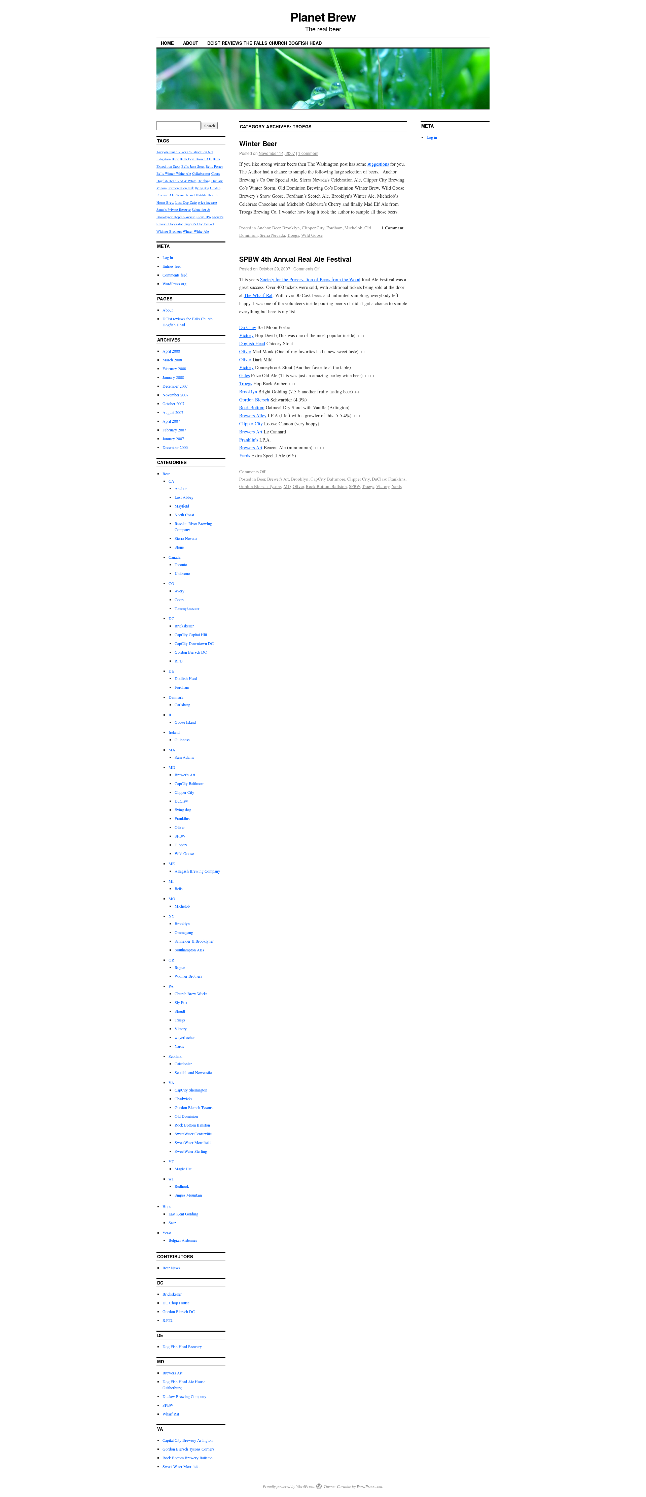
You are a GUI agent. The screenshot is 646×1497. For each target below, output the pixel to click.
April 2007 (171, 421)
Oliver (245, 351)
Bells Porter (214, 166)
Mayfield (182, 506)
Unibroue (182, 573)
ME (172, 863)
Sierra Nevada (272, 235)
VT (171, 1161)
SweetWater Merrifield (193, 1142)
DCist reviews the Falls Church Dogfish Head (264, 43)
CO (171, 583)
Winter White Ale (196, 231)
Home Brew (165, 202)
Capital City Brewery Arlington (188, 1440)
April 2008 (171, 351)
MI (171, 881)
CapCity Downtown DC (194, 643)
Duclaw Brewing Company (184, 1396)
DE (171, 671)
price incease (207, 202)
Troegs (293, 235)
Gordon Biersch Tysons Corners (188, 1449)
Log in (168, 257)
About (190, 43)
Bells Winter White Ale (173, 173)
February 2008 (174, 368)
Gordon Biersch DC (191, 652)
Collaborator (201, 173)
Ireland (174, 732)
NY (172, 916)
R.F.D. (168, 1320)
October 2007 (173, 403)
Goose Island (185, 722)
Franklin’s (248, 439)
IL (170, 714)
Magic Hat (183, 1168)
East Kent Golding (183, 1213)
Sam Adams (184, 757)
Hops (167, 1206)
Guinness (182, 739)
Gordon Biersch (254, 399)
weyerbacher (185, 1037)
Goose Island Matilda (191, 195)
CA (171, 481)
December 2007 (175, 386)
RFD (179, 660)
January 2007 (173, 438)
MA (172, 749)
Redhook (182, 1186)
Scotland (175, 1056)
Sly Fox (181, 1002)
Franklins (396, 479)
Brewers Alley (252, 415)
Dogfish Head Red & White (176, 180)
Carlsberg (182, 704)
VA (171, 1082)
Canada (174, 557)
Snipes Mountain (188, 1195)
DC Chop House (176, 1302)
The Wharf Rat (258, 295)
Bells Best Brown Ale (196, 159)
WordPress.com (369, 1486)
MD (287, 486)
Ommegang (184, 932)
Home (167, 43)
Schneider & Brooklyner (194, 941)
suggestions (378, 164)
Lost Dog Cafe (186, 202)
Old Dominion (186, 1116)
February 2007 (174, 429)
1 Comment (392, 227)
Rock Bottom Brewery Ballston (188, 1457)
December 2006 (175, 447)
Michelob (353, 228)
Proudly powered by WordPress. (289, 1486)
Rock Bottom (251, 407)
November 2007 (175, 394)
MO (172, 898)
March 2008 (172, 359)
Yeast (167, 1232)
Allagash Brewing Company (197, 871)
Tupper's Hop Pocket (199, 224)
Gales (244, 375)
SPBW (354, 486)
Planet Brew (323, 16)
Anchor (263, 228)
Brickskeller (184, 625)
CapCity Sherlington (191, 1090)
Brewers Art (250, 431)
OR (171, 960)
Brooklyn (291, 228)
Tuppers (181, 844)
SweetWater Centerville (193, 1133)
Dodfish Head (186, 678)
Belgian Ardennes (183, 1240)
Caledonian (183, 1063)
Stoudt (180, 1011)
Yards (244, 455)
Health (212, 195)
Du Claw (247, 327)
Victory (246, 335)
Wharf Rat (171, 1414)
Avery (179, 590)
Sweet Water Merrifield (181, 1466)
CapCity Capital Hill (191, 634)
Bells (179, 888)
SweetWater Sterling (191, 1151)
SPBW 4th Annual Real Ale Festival (295, 259)
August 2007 (173, 412)
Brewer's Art (278, 479)
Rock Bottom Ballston (326, 486)
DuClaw (379, 479)
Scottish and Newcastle (193, 1072)
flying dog (202, 188)
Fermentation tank (181, 188)
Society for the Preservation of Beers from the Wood (310, 279)
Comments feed (175, 275)
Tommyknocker (187, 608)
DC (171, 618)
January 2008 (173, 377)
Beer (276, 228)
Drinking (204, 180)
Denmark (176, 697)
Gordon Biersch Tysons (260, 486)
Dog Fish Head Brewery (182, 1346)
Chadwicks (183, 1098)
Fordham (334, 228)
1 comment (308, 153)
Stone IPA (203, 217)
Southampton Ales (189, 949)
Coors (215, 173)
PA (171, 986)
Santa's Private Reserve (173, 209)
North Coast (184, 514)
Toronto (181, 564)
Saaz (172, 1222)
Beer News (171, 1267)
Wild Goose (312, 235)
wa (171, 1178)
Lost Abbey (184, 497)
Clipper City (313, 228)
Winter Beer (258, 143)
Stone (179, 547)
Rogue (180, 967)
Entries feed (172, 266)
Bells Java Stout (193, 166)
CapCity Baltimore (328, 479)
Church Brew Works (191, 993)
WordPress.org (174, 283)
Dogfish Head (252, 343)
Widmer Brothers (169, 231)
